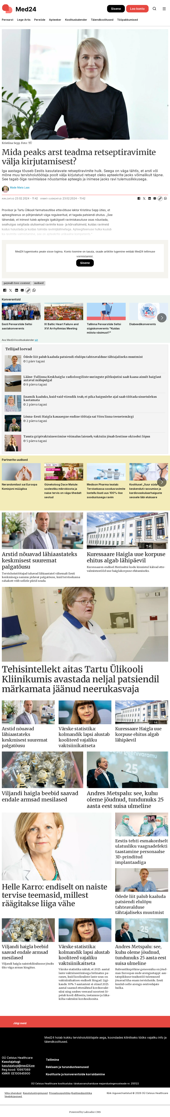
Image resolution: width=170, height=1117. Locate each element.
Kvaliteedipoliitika (81, 1093)
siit (36, 340)
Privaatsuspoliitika (60, 1093)
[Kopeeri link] (160, 198)
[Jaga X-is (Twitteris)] (144, 198)
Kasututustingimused (35, 1093)
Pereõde (39, 19)
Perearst (7, 19)
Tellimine (52, 1059)
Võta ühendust (13, 1093)
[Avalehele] (54, 9)
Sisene (116, 8)
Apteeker (55, 19)
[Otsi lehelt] (154, 9)
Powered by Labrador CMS (85, 1112)
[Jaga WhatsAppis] (165, 198)
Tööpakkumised (127, 19)
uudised (39, 283)
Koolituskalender (76, 19)
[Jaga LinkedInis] (149, 198)
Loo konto (137, 8)
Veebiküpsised (13, 1096)
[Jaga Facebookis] (138, 198)
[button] (8, 317)
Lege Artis (24, 19)
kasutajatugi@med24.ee (18, 1065)
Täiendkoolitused (102, 19)
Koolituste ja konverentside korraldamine (75, 1074)
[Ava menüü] (164, 9)
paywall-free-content (17, 283)
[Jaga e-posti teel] (154, 198)
